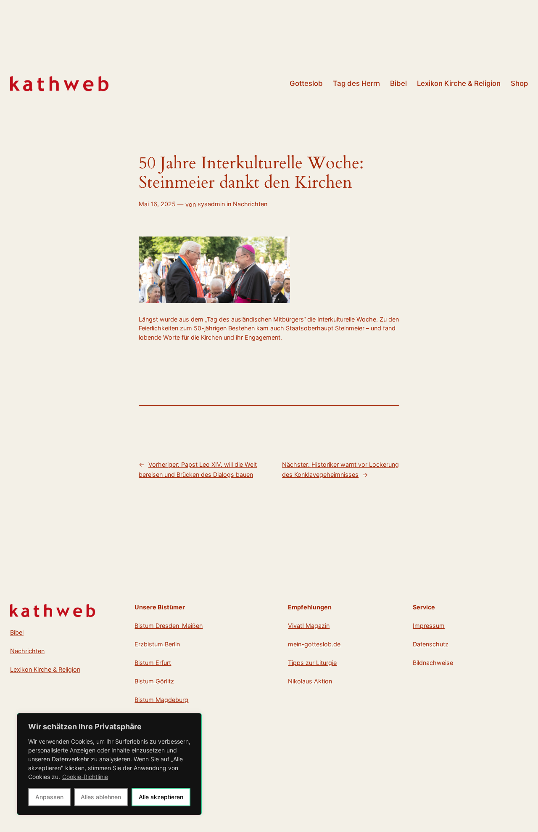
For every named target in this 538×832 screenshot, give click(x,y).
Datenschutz (430, 644)
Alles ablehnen (101, 796)
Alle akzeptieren (161, 796)
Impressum (429, 625)
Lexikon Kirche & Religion (45, 669)
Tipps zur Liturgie (312, 662)
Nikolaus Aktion (310, 681)
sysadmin (211, 203)
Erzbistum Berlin (157, 644)
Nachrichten (250, 203)
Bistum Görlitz (154, 681)
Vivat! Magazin (309, 625)
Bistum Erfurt (152, 662)
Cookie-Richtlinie (85, 776)
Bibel (17, 632)
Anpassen (49, 796)
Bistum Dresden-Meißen (168, 625)
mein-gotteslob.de (314, 644)
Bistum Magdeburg (161, 699)
